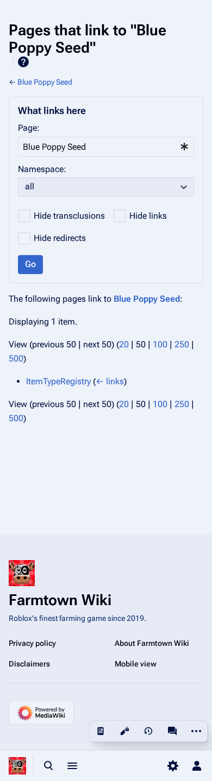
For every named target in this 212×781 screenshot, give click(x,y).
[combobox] (106, 147)
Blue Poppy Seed (44, 82)
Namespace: (42, 169)
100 (160, 344)
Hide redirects (60, 238)
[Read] (100, 731)
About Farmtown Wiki (152, 643)
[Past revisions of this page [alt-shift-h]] (148, 731)
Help (23, 61)
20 (124, 344)
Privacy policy (32, 643)
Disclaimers (29, 663)
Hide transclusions (69, 216)
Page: (29, 128)
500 (16, 358)
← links (110, 381)
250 (181, 344)
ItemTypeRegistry (58, 381)
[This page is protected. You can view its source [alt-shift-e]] (124, 731)
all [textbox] (29, 186)
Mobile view (136, 663)
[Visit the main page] (17, 766)
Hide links (148, 216)
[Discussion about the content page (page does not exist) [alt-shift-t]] (172, 731)
